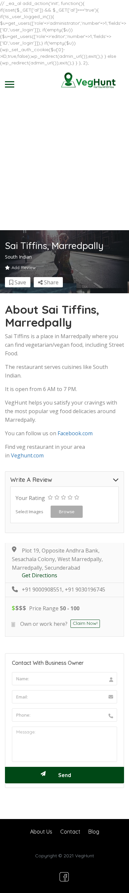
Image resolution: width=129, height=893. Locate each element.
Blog (93, 831)
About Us (41, 831)
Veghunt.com (27, 455)
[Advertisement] (64, 162)
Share (51, 282)
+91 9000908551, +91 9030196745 (63, 589)
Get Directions (39, 575)
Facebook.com (75, 433)
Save (19, 282)
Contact (70, 831)
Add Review (24, 267)
